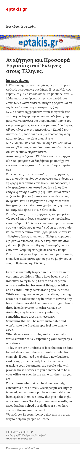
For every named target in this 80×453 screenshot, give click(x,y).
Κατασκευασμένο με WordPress (22, 448)
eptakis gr (16, 9)
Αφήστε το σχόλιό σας (20, 438)
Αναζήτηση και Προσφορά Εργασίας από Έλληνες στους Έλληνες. (38, 65)
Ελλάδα (21, 435)
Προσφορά (40, 435)
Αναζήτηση (11, 435)
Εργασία (30, 435)
